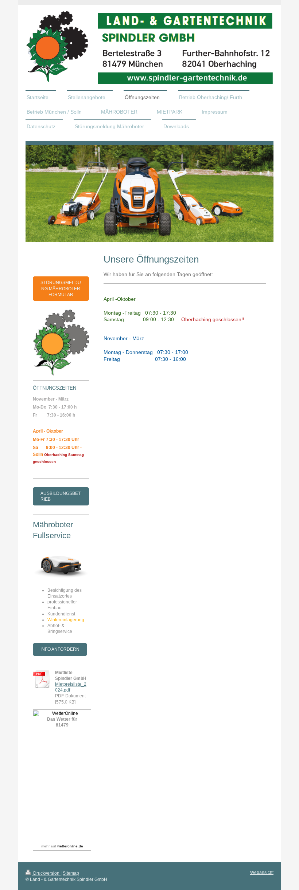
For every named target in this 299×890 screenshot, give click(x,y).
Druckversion (46, 873)
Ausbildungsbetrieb (60, 496)
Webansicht (261, 872)
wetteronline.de (70, 846)
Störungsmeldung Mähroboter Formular (60, 288)
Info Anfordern (59, 649)
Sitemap (71, 873)
